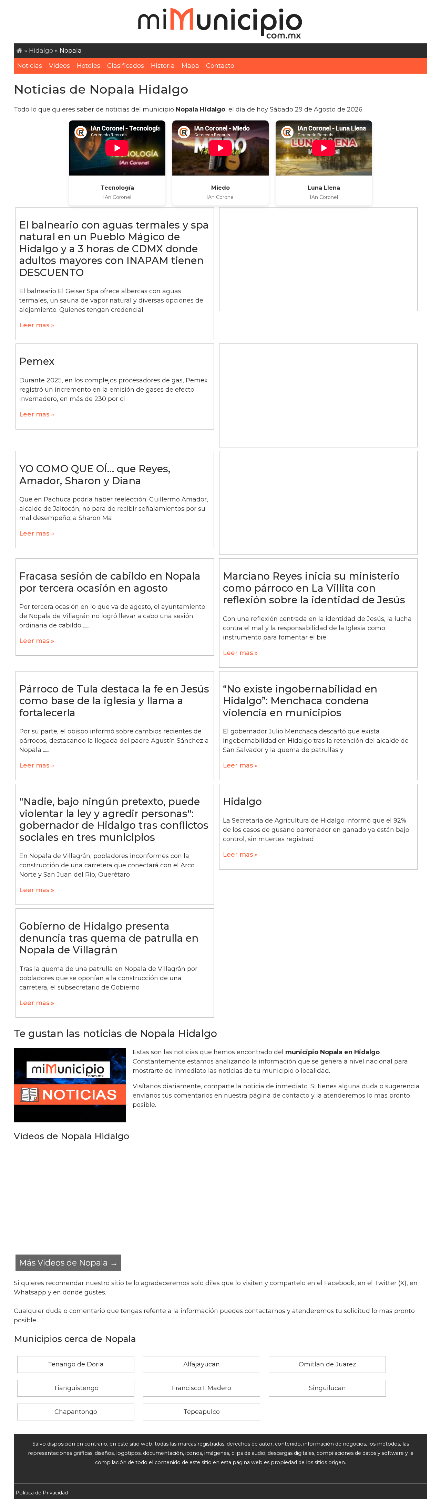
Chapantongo (75, 1412)
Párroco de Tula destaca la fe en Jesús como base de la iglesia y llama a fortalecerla (114, 701)
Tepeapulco (201, 1412)
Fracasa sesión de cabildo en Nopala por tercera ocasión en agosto (110, 582)
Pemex (36, 361)
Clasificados (125, 66)
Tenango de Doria (76, 1364)
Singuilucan (327, 1388)
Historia (163, 66)
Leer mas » (36, 325)
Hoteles (88, 66)
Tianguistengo (76, 1388)
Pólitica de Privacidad (42, 1493)
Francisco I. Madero (201, 1388)
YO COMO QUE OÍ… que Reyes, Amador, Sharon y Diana (94, 475)
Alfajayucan (201, 1364)
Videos (59, 66)
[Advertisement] (318, 259)
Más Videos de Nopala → (68, 1263)
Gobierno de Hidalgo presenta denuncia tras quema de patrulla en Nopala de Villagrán (108, 938)
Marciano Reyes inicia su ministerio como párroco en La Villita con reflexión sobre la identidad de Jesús (314, 588)
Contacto (220, 66)
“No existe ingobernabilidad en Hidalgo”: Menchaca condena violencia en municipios (300, 701)
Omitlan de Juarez (327, 1364)
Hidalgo (41, 50)
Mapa (190, 66)
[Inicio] (19, 50)
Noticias (29, 66)
